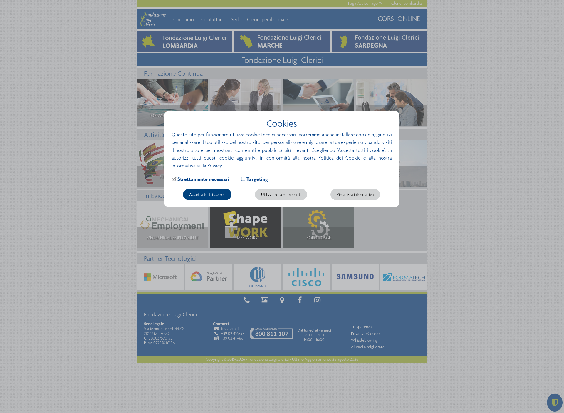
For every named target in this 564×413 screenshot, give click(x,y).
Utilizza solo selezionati (281, 194)
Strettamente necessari (203, 179)
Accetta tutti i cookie (207, 194)
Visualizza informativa (355, 194)
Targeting (257, 179)
